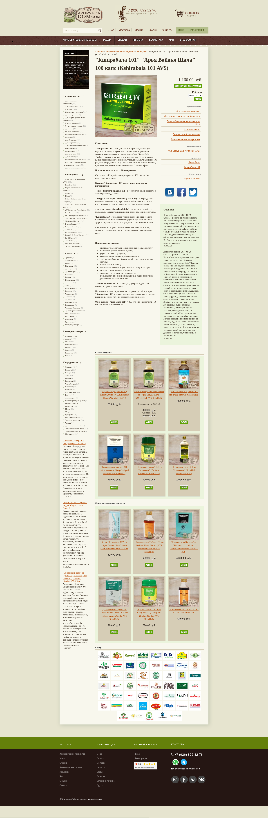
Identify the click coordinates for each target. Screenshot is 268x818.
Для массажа (70, 157)
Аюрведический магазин (92, 799)
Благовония (188, 40)
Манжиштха (69, 434)
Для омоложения (71, 123)
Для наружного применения (75, 145)
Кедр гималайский (72, 417)
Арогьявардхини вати (73, 311)
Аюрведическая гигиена (71, 767)
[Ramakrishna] (162, 720)
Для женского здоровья (188, 111)
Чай (171, 40)
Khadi (67, 196)
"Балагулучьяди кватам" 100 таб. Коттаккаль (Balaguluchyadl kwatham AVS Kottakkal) (114, 470)
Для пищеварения (71, 106)
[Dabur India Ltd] (130, 679)
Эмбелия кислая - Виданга (75, 431)
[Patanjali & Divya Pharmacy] (156, 689)
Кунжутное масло (71, 403)
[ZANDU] (182, 700)
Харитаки (68, 367)
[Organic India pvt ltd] (104, 669)
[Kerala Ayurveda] (136, 720)
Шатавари (69, 266)
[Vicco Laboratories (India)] (156, 669)
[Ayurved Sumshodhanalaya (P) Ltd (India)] (143, 710)
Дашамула (69, 269)
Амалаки (68, 283)
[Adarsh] (117, 689)
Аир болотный (70, 392)
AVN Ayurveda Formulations (75, 210)
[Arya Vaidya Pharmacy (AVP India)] (117, 659)
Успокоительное (192, 129)
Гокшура (68, 389)
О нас (110, 30)
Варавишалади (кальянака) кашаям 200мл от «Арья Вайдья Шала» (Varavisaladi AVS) (114, 394)
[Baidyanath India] (117, 669)
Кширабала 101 (192, 167)
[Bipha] (169, 710)
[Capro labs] (117, 700)
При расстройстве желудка (186, 134)
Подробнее (69, 85)
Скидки (63, 781)
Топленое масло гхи (72, 420)
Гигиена (138, 40)
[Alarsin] (182, 669)
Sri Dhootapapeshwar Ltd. (74, 216)
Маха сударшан (71, 313)
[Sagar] (149, 720)
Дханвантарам (70, 272)
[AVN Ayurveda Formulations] (104, 700)
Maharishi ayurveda (72, 243)
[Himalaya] (195, 679)
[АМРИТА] (169, 689)
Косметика (156, 40)
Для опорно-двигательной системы (182, 116)
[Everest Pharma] (130, 659)
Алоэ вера (69, 319)
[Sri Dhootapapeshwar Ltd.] (156, 659)
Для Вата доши (70, 140)
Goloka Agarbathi (71, 232)
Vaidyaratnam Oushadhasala (75, 218)
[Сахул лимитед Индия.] (195, 669)
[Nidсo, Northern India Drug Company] (143, 659)
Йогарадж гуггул (71, 288)
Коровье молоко (192, 178)
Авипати (68, 297)
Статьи (100, 772)
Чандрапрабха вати (72, 308)
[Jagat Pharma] (169, 669)
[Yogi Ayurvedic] (117, 710)
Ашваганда (69, 260)
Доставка (124, 30)
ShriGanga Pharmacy (72, 221)
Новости (101, 767)
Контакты (167, 30)
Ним (67, 274)
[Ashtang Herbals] (130, 689)
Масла (107, 40)
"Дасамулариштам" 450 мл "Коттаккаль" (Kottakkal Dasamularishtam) (184, 470)
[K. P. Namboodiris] (143, 669)
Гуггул (67, 395)
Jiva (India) (69, 241)
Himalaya (68, 185)
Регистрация (197, 30)
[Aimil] (195, 710)
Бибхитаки (69, 406)
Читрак (68, 423)
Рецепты (101, 776)
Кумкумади (69, 305)
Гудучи (68, 277)
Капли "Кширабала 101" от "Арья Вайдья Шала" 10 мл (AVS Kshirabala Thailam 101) (114, 545)
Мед (67, 412)
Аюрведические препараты (80, 40)
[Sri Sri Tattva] (169, 659)
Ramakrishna (70, 213)
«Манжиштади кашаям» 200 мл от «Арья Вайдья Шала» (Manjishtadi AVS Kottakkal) (149, 394)
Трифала (68, 258)
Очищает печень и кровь (74, 134)
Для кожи (68, 109)
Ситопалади (70, 316)
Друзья (153, 30)
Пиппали (68, 370)
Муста (67, 409)
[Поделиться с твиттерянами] (193, 196)
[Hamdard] (143, 700)
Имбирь (68, 373)
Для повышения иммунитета (185, 139)
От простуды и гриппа (73, 126)
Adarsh (67, 193)
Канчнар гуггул (71, 302)
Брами (67, 263)
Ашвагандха (69, 398)
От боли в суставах (72, 131)
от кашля (68, 137)
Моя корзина (192, 12)
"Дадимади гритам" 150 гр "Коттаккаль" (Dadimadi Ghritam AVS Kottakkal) (149, 470)
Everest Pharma (70, 224)
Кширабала (194, 162)
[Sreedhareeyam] (175, 720)
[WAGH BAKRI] (156, 710)
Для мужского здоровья (74, 168)
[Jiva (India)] (182, 689)
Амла (67, 285)
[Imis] (130, 700)
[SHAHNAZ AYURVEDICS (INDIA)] (169, 700)
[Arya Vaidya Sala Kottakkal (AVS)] (104, 659)
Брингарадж (69, 322)
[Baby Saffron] (104, 710)
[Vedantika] (195, 659)
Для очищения (70, 115)
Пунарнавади (70, 280)
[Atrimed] (143, 689)
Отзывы (63, 785)
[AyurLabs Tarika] (117, 679)
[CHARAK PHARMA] (169, 679)
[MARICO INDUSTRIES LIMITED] (130, 669)
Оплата (139, 30)
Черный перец (70, 384)
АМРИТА (68, 229)
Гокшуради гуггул (72, 325)
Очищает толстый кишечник (75, 159)
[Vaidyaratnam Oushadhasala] (156, 679)
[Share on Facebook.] (181, 196)
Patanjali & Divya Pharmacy (75, 235)
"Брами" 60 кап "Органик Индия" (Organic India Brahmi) (75, 505)
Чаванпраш (69, 294)
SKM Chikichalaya (72, 246)
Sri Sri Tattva (70, 238)
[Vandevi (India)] (182, 679)
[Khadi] (143, 679)
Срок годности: (145, 404)
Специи (122, 40)
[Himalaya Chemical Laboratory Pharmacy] (195, 700)
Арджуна (69, 299)
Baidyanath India (71, 227)
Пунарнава (69, 415)
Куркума (68, 291)
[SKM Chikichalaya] (182, 710)
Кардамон (69, 381)
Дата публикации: (172, 215)
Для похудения (70, 143)
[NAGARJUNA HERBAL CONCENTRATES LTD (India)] (182, 659)
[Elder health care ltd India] (104, 679)
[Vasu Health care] (130, 710)
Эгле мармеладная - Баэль (74, 428)
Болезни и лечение (105, 781)
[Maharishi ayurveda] (123, 720)
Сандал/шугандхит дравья (75, 401)
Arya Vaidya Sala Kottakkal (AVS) (184, 151)
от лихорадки (70, 151)
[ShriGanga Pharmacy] (195, 689)
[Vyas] (156, 700)
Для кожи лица (70, 154)
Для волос (69, 129)
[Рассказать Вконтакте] (169, 196)
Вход (181, 30)
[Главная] (83, 15)
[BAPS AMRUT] (104, 689)
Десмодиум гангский (73, 426)
